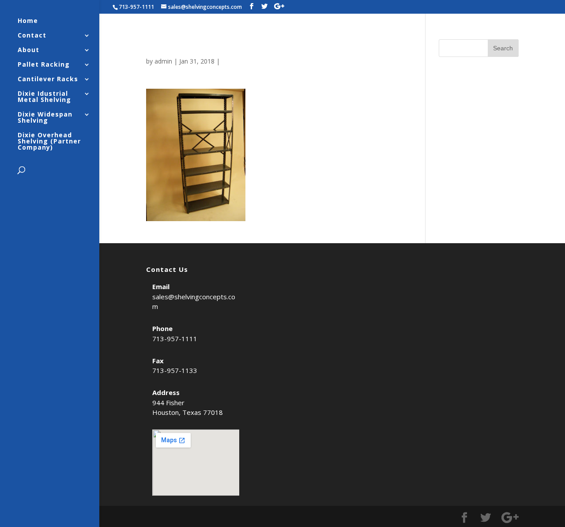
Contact (32, 35)
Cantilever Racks (48, 79)
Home (28, 21)
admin (163, 61)
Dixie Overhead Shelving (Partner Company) (49, 141)
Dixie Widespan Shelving (45, 117)
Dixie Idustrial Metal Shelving (44, 97)
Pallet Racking (44, 64)
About (28, 50)
